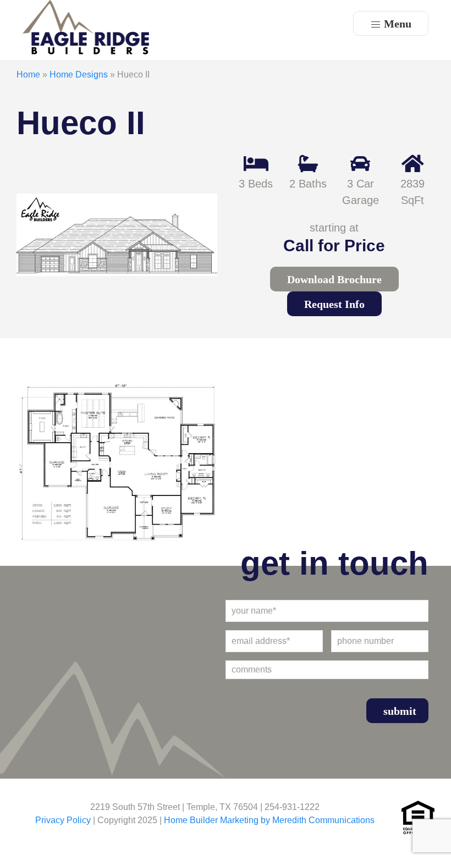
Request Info (334, 304)
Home (28, 74)
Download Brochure (334, 279)
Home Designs (79, 74)
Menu (396, 24)
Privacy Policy (63, 820)
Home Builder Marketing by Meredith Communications (269, 820)
